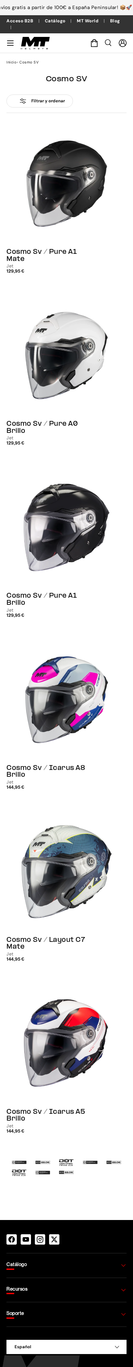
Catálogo (56, 21)
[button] (94, 43)
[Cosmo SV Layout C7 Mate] (66, 871)
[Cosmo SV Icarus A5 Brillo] (66, 1043)
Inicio (11, 62)
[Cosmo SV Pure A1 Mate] (66, 183)
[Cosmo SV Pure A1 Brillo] (66, 527)
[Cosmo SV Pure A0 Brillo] (66, 355)
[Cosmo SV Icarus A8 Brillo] (66, 699)
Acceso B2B (20, 21)
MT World (88, 21)
